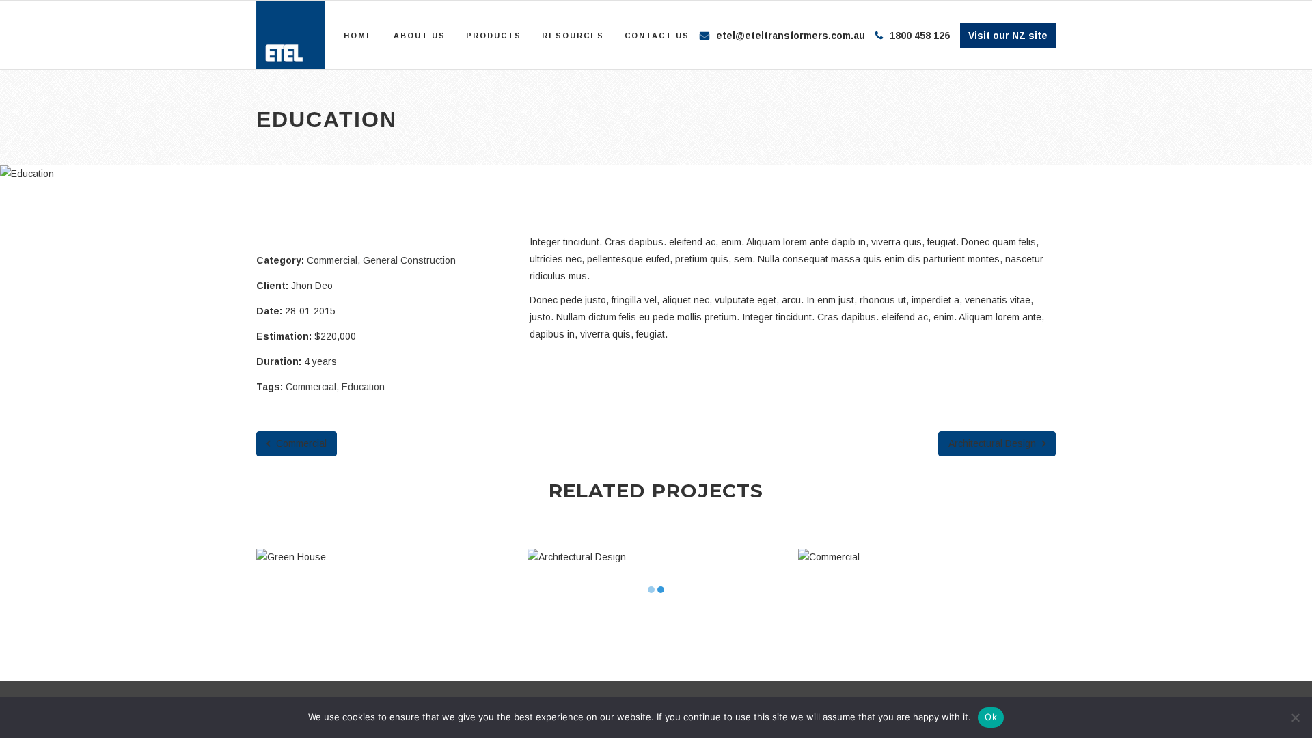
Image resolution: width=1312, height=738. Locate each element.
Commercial (332, 260)
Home (358, 35)
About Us (420, 35)
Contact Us (657, 35)
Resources (573, 35)
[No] (1295, 717)
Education (363, 386)
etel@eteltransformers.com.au (790, 35)
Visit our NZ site (1008, 35)
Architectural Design (993, 443)
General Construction (409, 260)
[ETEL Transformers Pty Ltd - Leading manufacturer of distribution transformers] (290, 35)
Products (493, 35)
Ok (991, 716)
